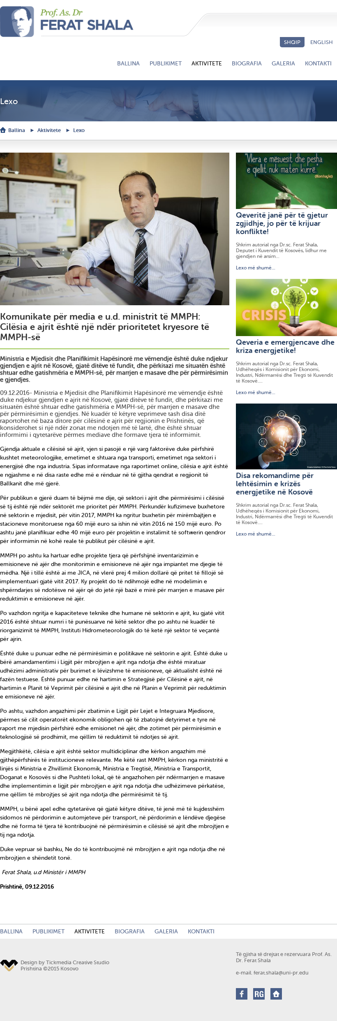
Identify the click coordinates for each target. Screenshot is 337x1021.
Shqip (292, 42)
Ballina (128, 63)
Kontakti (318, 63)
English (321, 42)
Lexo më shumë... (255, 268)
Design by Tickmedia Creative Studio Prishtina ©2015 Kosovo (65, 965)
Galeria (283, 63)
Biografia (247, 63)
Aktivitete (207, 63)
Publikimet (166, 63)
